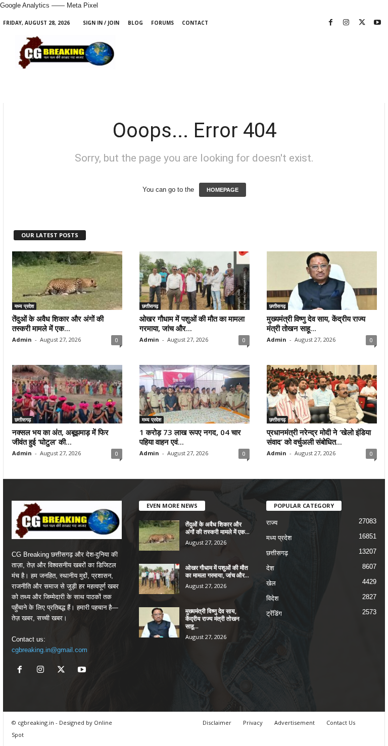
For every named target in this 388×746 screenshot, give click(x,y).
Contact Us (340, 722)
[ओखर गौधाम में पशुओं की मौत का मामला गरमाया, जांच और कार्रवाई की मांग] (194, 280)
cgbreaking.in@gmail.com (49, 650)
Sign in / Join (101, 22)
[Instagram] (346, 23)
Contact (195, 22)
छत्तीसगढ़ (150, 305)
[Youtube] (377, 23)
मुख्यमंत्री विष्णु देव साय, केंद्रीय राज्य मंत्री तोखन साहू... (316, 323)
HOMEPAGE (222, 190)
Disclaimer (217, 722)
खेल (271, 583)
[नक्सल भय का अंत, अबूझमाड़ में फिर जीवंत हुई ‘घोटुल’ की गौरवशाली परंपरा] (67, 394)
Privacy (253, 722)
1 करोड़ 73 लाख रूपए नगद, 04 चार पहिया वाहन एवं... (190, 437)
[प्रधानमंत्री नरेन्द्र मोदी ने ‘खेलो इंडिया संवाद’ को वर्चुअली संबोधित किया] (322, 394)
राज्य (271, 522)
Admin (22, 339)
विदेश (272, 598)
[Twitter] (362, 23)
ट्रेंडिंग (274, 613)
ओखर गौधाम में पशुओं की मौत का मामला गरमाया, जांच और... (192, 323)
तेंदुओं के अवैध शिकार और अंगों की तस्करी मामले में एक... (58, 323)
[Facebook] (330, 23)
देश (270, 568)
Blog (135, 22)
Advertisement (294, 722)
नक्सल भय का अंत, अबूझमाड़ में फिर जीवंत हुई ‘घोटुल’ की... (60, 437)
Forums (162, 22)
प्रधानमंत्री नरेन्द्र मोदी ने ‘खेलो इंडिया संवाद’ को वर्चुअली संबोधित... (319, 437)
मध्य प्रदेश (24, 305)
